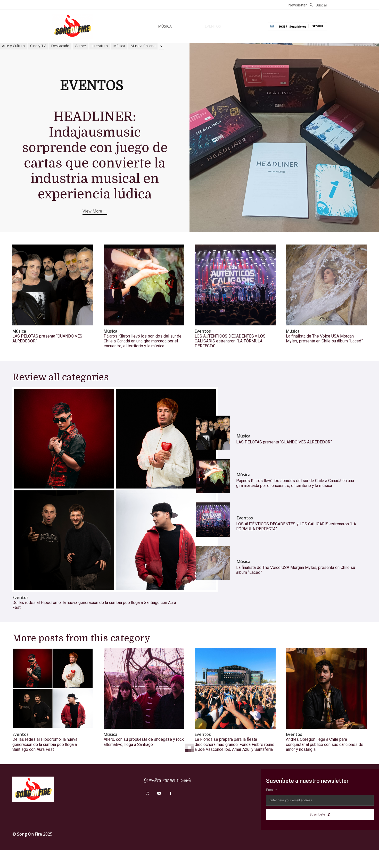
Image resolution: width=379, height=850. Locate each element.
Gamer (80, 45)
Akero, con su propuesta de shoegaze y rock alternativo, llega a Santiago (144, 742)
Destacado (60, 45)
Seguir (317, 26)
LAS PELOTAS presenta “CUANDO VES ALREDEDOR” (284, 442)
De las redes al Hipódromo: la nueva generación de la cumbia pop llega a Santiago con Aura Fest (44, 744)
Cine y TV (38, 45)
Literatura (100, 45)
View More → (95, 211)
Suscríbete (317, 814)
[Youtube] (158, 793)
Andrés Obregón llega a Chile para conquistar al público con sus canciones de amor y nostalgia (324, 744)
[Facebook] (170, 793)
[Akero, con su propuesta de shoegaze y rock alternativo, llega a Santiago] (144, 688)
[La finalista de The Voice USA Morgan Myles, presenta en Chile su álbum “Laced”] (326, 285)
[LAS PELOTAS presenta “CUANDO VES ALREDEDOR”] (52, 285)
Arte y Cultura (13, 45)
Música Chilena (142, 45)
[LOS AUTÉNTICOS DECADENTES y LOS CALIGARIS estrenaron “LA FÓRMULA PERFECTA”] (235, 285)
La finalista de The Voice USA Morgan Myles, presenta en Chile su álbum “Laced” (324, 338)
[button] (317, 5)
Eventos (203, 331)
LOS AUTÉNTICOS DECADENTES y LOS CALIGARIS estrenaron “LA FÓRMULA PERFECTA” (230, 341)
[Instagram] (147, 793)
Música (119, 45)
